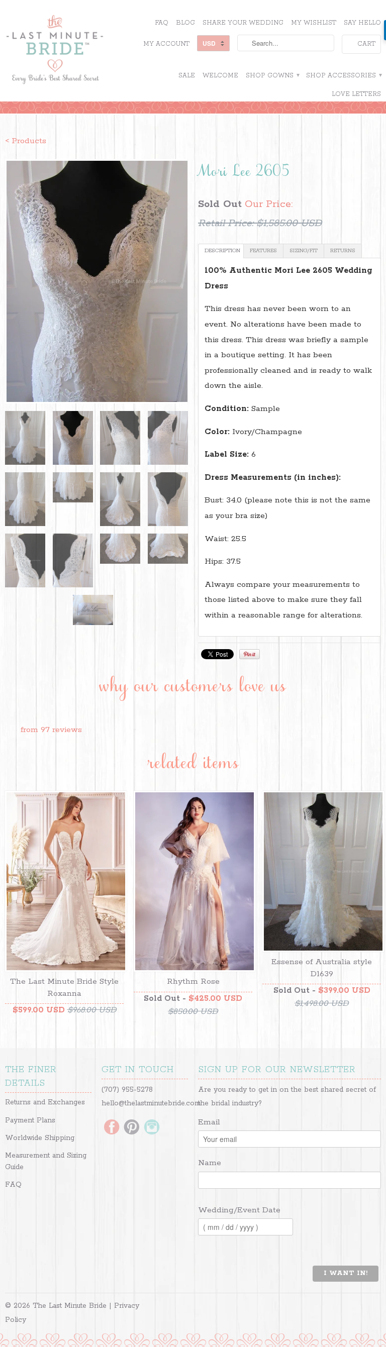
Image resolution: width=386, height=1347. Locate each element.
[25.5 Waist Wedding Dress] (96, 281)
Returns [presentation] (342, 250)
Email (209, 1122)
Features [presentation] (263, 250)
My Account (166, 44)
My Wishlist (313, 23)
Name (209, 1163)
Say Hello (362, 23)
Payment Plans (30, 1120)
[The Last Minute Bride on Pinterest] (132, 1128)
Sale (186, 75)
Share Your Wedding (243, 23)
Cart (366, 44)
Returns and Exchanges (45, 1102)
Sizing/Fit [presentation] (304, 250)
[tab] (221, 251)
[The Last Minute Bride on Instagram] (152, 1128)
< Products (25, 141)
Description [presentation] (222, 250)
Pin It (249, 654)
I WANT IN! (345, 1273)
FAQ (161, 23)
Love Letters (356, 94)
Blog (185, 23)
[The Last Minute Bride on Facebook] (112, 1128)
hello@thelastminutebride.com (151, 1103)
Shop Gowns (272, 75)
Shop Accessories (343, 75)
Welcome (220, 75)
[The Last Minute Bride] (64, 50)
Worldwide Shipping (39, 1138)
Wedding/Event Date (239, 1210)
